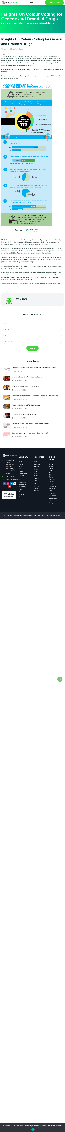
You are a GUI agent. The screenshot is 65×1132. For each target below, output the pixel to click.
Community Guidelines (52, 494)
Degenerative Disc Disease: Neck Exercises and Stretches (30, 423)
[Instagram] (8, 483)
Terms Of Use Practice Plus (51, 467)
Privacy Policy (51, 483)
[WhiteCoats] (9, 2)
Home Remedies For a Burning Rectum (24, 414)
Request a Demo (54, 2)
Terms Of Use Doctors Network (52, 476)
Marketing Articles (37, 465)
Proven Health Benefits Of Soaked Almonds (26, 405)
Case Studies (36, 475)
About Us (21, 490)
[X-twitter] (14, 483)
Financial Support (36, 479)
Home (4, 23)
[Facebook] (4, 483)
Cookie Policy (51, 502)
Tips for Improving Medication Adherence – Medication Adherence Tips (35, 396)
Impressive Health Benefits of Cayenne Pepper (27, 377)
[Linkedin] (11, 483)
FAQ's (35, 483)
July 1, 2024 (18, 371)
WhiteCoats (19, 49)
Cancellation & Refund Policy (53, 488)
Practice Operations (22, 479)
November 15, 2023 (20, 380)
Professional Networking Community (22, 485)
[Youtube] (9, 486)
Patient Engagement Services (23, 473)
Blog (35, 461)
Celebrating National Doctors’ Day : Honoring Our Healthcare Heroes (34, 367)
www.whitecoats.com (8, 286)
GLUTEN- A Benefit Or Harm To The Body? (25, 386)
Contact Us (21, 495)
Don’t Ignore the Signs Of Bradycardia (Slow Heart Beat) (30, 433)
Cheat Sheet (36, 470)
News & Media (36, 487)
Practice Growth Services (21, 466)
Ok (33, 1129)
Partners (36, 491)
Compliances (53, 498)
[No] (63, 1127)
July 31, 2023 (7, 49)
